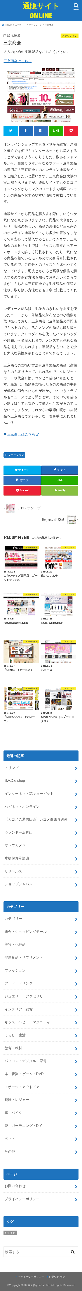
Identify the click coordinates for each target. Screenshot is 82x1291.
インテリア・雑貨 (19, 1009)
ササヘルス (13, 871)
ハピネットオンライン (22, 806)
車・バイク (13, 1113)
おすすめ (10, 1232)
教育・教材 (13, 1048)
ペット (10, 1138)
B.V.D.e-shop (15, 780)
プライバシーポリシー (22, 1199)
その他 (10, 1151)
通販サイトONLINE (41, 10)
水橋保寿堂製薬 (17, 858)
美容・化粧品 (15, 944)
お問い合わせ (15, 1186)
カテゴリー (13, 919)
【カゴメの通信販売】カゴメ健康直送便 (36, 819)
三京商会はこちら (17, 61)
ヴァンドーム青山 (19, 832)
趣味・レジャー (17, 1100)
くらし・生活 (15, 1035)
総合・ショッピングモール (26, 932)
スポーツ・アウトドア (22, 1087)
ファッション (16, 455)
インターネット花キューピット (29, 793)
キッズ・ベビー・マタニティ (27, 1022)
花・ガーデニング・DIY (23, 1126)
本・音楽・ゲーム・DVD (24, 1074)
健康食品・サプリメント (24, 957)
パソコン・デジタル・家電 (26, 1061)
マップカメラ (15, 845)
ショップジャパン (19, 884)
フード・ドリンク (19, 983)
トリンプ (12, 768)
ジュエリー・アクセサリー (26, 996)
